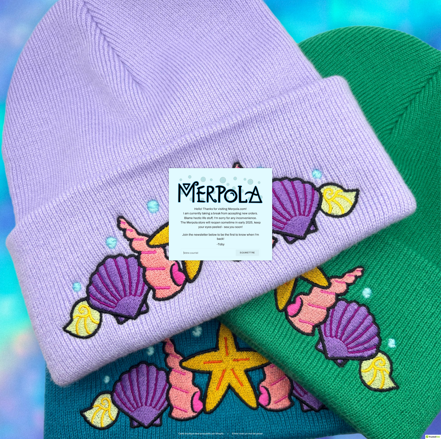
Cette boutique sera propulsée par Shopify (201, 433)
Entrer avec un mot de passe (247, 433)
